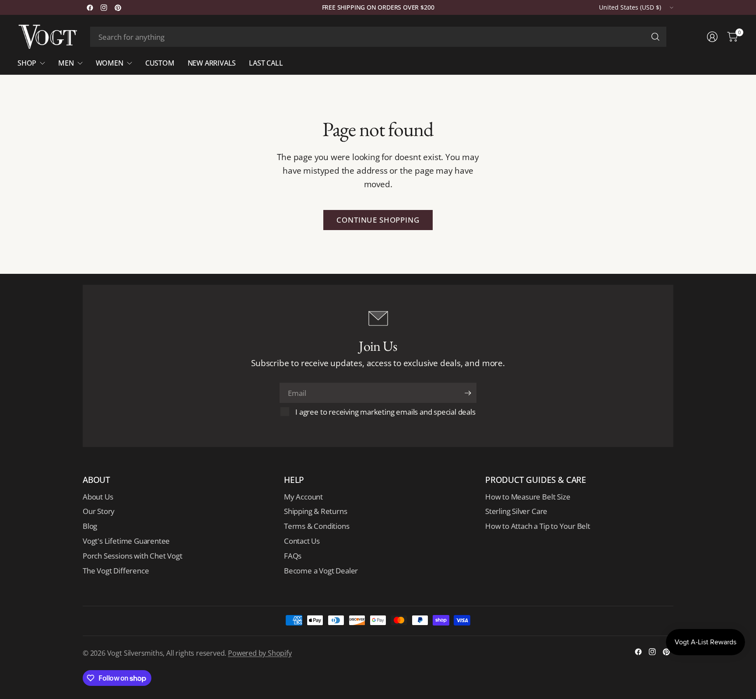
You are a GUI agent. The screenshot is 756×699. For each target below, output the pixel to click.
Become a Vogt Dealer (321, 571)
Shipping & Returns (315, 511)
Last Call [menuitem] (266, 63)
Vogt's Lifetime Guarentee (126, 541)
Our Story (99, 511)
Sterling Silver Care (516, 511)
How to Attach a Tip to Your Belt (537, 526)
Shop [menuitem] (27, 63)
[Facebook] (90, 7)
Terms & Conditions (317, 526)
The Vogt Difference (116, 571)
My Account (303, 497)
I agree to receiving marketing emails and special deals (385, 411)
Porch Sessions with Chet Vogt (132, 556)
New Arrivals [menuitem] (212, 63)
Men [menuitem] (66, 63)
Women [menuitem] (109, 63)
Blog (90, 526)
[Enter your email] (467, 393)
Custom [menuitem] (160, 63)
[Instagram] (104, 7)
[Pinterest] (118, 7)
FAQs (292, 556)
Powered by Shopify (260, 653)
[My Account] (712, 37)
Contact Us (302, 541)
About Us (98, 497)
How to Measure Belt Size (527, 497)
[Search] (655, 37)
